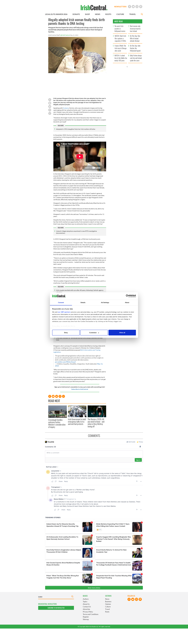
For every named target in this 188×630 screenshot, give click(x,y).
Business (108, 601)
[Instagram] (137, 6)
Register (86, 617)
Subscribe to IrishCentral (79, 389)
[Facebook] (129, 6)
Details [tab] (83, 302)
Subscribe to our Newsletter (56, 608)
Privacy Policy (88, 612)
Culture (108, 607)
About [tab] (127, 302)
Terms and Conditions (90, 614)
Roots (107, 612)
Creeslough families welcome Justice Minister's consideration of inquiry (57, 423)
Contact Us (87, 607)
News (107, 599)
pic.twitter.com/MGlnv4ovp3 (65, 362)
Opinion (108, 604)
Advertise (86, 609)
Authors (86, 599)
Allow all (122, 332)
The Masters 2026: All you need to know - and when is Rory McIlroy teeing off (96, 423)
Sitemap (86, 619)
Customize (93, 332)
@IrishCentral (65, 35)
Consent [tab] (61, 302)
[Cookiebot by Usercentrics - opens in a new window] (127, 296)
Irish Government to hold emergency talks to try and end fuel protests (77, 421)
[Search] (142, 14)
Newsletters (120, 6)
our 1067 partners (64, 312)
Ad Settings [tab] (105, 302)
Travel (107, 609)
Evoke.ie (66, 108)
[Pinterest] (140, 6)
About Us (86, 604)
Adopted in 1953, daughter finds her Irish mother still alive (75, 129)
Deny (66, 332)
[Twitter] (133, 6)
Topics (85, 601)
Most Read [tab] (118, 21)
